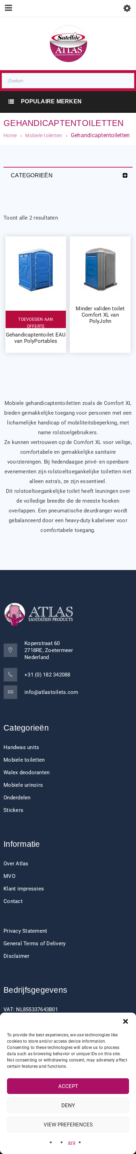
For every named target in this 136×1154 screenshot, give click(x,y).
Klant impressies (23, 889)
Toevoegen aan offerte (35, 322)
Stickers (13, 810)
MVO (9, 876)
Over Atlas (16, 863)
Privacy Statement (25, 931)
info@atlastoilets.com (51, 692)
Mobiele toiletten (43, 135)
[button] (125, 1021)
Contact (13, 901)
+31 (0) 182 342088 (47, 675)
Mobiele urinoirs (23, 785)
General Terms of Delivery (34, 943)
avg (71, 1142)
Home (10, 135)
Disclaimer (16, 956)
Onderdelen (17, 797)
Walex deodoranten (26, 772)
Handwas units (21, 747)
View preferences (68, 1125)
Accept (68, 1086)
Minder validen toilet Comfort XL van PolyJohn (100, 314)
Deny (68, 1105)
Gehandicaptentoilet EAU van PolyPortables (36, 338)
